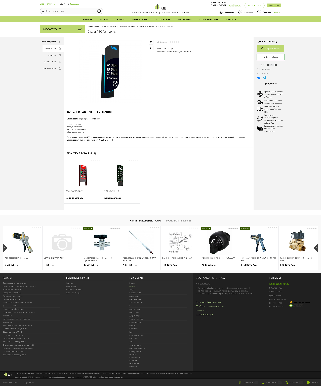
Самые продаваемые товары (145, 220)
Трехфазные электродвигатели (14, 342)
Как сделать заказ (136, 299)
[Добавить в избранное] (151, 42)
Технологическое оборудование (15, 355)
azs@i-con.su (235, 5)
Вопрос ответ (134, 312)
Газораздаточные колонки (13, 296)
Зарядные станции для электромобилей (18, 348)
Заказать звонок (254, 5)
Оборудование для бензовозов (14, 335)
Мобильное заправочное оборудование (17, 325)
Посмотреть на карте (204, 314)
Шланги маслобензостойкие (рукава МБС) (18, 312)
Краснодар (74, 4)
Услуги (120, 19)
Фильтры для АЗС (9, 306)
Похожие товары (49, 68)
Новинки (69, 283)
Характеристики (50, 62)
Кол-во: (262, 64)
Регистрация (51, 4)
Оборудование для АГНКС (12, 332)
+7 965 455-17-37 (10, 383)
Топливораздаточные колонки (14, 283)
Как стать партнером (137, 348)
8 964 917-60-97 (218, 5)
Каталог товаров (52, 29)
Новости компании (136, 335)
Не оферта (200, 310)
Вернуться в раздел (48, 42)
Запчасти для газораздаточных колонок (18, 303)
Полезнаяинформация (134, 362)
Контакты (231, 19)
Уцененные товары (73, 293)
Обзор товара (51, 48)
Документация (134, 316)
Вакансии (133, 338)
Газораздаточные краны (12, 299)
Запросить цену (272, 48)
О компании (184, 19)
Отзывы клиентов (136, 319)
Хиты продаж (71, 286)
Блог (131, 332)
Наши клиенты (134, 357)
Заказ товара (163, 19)
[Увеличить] (110, 71)
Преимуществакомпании (135, 353)
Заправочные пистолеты (12, 290)
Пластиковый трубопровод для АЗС (16, 338)
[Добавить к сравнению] (151, 48)
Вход (42, 4)
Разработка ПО (140, 19)
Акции (131, 342)
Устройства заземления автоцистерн (17, 319)
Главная (87, 19)
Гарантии (132, 306)
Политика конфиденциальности (209, 302)
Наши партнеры (135, 322)
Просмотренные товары (178, 220)
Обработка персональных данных (210, 306)
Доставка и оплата (136, 303)
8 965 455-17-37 (218, 2)
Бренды (132, 325)
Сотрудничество (208, 19)
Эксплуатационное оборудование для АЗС (18, 345)
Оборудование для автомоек (13, 351)
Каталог (104, 19)
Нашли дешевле (265, 69)
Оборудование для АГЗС (12, 293)
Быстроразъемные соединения (15, 329)
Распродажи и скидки (74, 290)
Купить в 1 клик (272, 57)
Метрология (7, 316)
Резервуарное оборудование (13, 309)
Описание (52, 55)
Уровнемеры (8, 322)
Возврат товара (135, 309)
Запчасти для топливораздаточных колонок (19, 286)
